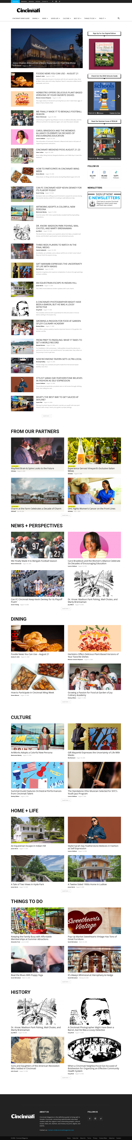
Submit (79, 586)
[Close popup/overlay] (90, 550)
